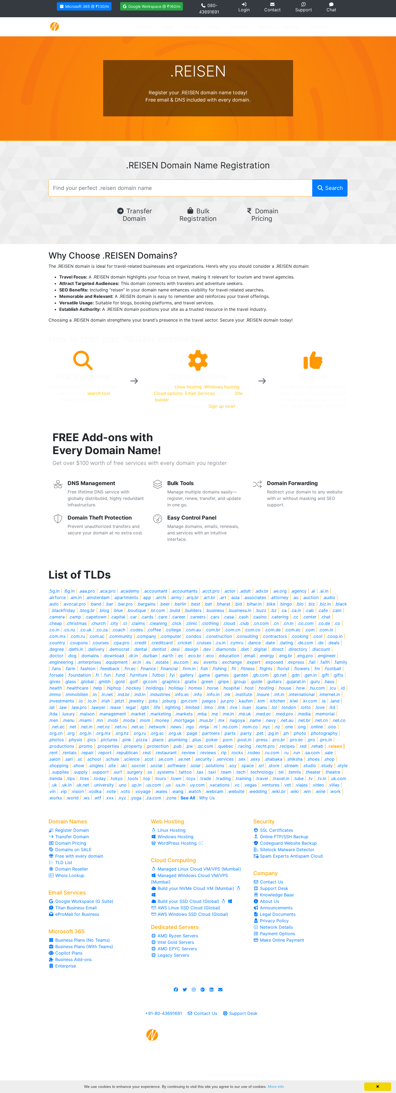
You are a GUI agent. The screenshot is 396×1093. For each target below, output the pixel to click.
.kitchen (277, 701)
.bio (300, 604)
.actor (229, 591)
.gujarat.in (295, 681)
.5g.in (54, 591)
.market (137, 713)
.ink (227, 694)
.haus (329, 681)
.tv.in (321, 778)
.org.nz (122, 733)
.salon (54, 759)
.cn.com (261, 623)
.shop (329, 759)
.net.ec (58, 726)
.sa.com (312, 752)
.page (191, 733)
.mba (202, 713)
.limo (208, 707)
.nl (215, 726)
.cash (243, 616)
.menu (68, 720)
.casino (259, 616)
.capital (117, 616)
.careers (197, 616)
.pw (189, 746)
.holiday (175, 688)
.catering (280, 616)
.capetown (95, 616)
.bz (273, 610)
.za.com (153, 797)
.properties (108, 746)
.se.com (165, 759)
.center (310, 616)
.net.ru (120, 726)
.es (148, 662)
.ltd (332, 707)
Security (267, 27)
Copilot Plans (68, 953)
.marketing (160, 713)
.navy (270, 720)
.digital (260, 649)
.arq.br (192, 597)
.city (114, 623)
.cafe (323, 610)
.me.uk (244, 713)
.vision (77, 791)
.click (176, 623)
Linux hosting (188, 386)
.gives (54, 681)
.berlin (180, 604)
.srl (261, 765)
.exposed (274, 662)
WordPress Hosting (177, 843)
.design (191, 649)
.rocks (237, 752)
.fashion (87, 668)
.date (270, 642)
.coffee (154, 629)
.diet (244, 649)
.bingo (285, 604)
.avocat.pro (74, 604)
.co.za (102, 629)
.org (71, 733)
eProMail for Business (76, 914)
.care (162, 616)
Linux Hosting (171, 830)
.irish (105, 701)
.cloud (229, 623)
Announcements (276, 907)
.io (80, 701)
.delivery (96, 649)
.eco (209, 655)
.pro (311, 739)
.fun (107, 675)
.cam (337, 610)
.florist (282, 668)
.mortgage (183, 720)
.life (156, 707)
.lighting (172, 707)
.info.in (213, 694)
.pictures (108, 739)
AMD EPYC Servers (176, 948)
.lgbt (144, 707)
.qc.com (205, 746)
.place (157, 739)
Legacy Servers (172, 955)
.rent (53, 752)
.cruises (203, 642)
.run (296, 752)
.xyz (122, 797)
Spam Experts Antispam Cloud (291, 856)
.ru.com (271, 752)
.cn (276, 623)
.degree (56, 649)
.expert (253, 662)
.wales (161, 791)
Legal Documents (277, 914)
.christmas (76, 623)
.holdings (154, 688)
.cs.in (220, 642)
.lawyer (98, 707)
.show (78, 765)
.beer (164, 604)
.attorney (279, 597)
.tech (240, 772)
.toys (190, 778)
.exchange (231, 662)
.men (53, 720)
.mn (99, 720)
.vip (63, 791)
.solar (195, 765)
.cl (124, 623)
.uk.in (66, 785)
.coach (118, 629)
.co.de (324, 623)
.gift (325, 675)
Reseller (292, 27)
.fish (204, 668)
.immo (54, 694)
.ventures (270, 785)
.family (340, 662)
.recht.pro (265, 746)
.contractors (274, 636)
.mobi (112, 720)
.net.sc (137, 726)
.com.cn (232, 629)
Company (319, 27)
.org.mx (103, 733)
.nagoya (237, 720)
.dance (254, 642)
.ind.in (139, 694)
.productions (61, 746)
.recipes (287, 746)
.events (210, 662)
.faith (324, 662)
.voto (125, 791)
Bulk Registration (198, 215)
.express (295, 662)
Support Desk (273, 888)
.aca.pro (107, 591)
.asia (234, 597)
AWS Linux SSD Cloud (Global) (188, 907)
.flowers (301, 668)
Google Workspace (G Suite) (83, 901)
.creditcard (162, 642)
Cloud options (168, 393)
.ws (86, 797)
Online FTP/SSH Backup (283, 836)
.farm (70, 668)
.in (94, 694)
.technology (261, 772)
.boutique (136, 610)
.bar (109, 604)
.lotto (305, 707)
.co (337, 623)
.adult (245, 591)
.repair (87, 752)
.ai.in (323, 591)
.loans (261, 707)
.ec (180, 655)
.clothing (210, 623)
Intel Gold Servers (175, 942)
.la (323, 701)
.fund (120, 675)
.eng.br (285, 655)
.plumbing (177, 739)
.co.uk (85, 629)
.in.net (107, 694)
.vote (111, 791)
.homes (194, 688)
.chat (326, 616)
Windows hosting (221, 386)
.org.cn (55, 733)
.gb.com (260, 675)
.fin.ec (130, 668)
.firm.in (189, 668)
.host (249, 688)
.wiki (294, 791)
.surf (117, 772)
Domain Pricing (264, 215)
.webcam (214, 791)
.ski (123, 765)
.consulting (247, 636)
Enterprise (65, 966)
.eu (196, 662)
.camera (56, 616)
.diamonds (225, 649)
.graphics (170, 681)
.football (332, 668)
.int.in (278, 694)
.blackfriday (63, 610)
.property (132, 746)
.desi (175, 649)
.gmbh (104, 681)
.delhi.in (75, 649)
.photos (56, 739)
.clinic (191, 623)
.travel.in (280, 778)
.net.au (286, 720)
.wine (320, 791)
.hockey (133, 688)
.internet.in (329, 694)
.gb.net (280, 675)
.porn (227, 739)
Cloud (214, 27)
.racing (244, 746)
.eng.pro (304, 655)
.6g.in (69, 591)
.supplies (60, 772)
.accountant (155, 591)
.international (301, 694)
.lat (51, 707)
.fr (97, 675)
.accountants (184, 591)
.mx (221, 720)
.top (146, 778)
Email (168, 27)
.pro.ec (296, 739)
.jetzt (119, 701)
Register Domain (71, 830)
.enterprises (89, 662)
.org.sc (157, 733)
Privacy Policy (274, 920)
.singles (95, 765)
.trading (223, 778)
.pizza (141, 739)
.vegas (250, 785)
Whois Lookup (69, 875)
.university (103, 785)
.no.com (229, 726)
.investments (61, 701)
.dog (72, 655)
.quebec (225, 746)
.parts (229, 733)
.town (175, 778)
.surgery (134, 772)
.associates (255, 597)
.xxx (109, 797)
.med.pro (284, 713)
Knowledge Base (276, 894)
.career (178, 616)
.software (176, 765)
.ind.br (123, 694)
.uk (54, 785)
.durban (149, 655)
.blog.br (87, 610)
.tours (160, 778)
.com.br (212, 629)
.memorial (325, 713)
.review (188, 752)
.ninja (203, 726)
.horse (212, 688)
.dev (206, 649)
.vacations (219, 785)
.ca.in (296, 610)
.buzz (260, 610)
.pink (126, 739)
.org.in (85, 733)
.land (334, 701)
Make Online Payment (281, 940)
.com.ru (77, 636)
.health (55, 688)
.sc (79, 759)
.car (133, 616)
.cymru (236, 642)
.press (261, 739)
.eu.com (181, 662)
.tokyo (116, 778)
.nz (277, 726)
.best (195, 604)
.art (222, 597)
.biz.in (325, 604)
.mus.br (206, 720)
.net (72, 726)
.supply (80, 772)
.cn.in (288, 623)
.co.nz (69, 629)
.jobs (153, 701)
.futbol (158, 675)
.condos (193, 636)
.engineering (60, 662)
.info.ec (181, 694)
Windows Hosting (174, 836)
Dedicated (239, 27)
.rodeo (253, 752)
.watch (194, 791)
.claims (138, 623)
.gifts (338, 675)
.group (239, 681)
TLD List (63, 862)
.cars (214, 616)
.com (310, 629)
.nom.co (250, 726)
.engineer (326, 655)
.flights (265, 668)
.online (316, 726)
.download (113, 655)
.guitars (274, 681)
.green (206, 681)
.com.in (326, 629)
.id (342, 688)
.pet (259, 733)
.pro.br (278, 739)
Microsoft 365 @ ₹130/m (86, 6)
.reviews (207, 752)
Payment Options (277, 933)
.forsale (56, 675)
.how (300, 688)
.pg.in (273, 733)
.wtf (97, 797)
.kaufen (245, 701)
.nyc (266, 726)
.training (243, 778)
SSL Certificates (276, 830)
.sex (242, 759)
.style (342, 765)
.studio (309, 765)
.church (98, 623)
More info (276, 1086)
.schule (112, 759)
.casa (228, 616)
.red (303, 746)
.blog (104, 610)
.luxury (68, 713)
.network (157, 726)
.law (63, 707)
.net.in (86, 726)
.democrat (119, 649)
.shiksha (294, 759)
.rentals (69, 752)
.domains (90, 655)
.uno (122, 785)
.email (249, 655)
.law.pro (79, 707)
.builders (193, 610)
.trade (205, 778)
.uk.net (82, 785)
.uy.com (197, 785)
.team (225, 772)
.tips (70, 778)
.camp (75, 616)
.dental (140, 649)
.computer (170, 636)
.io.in (91, 701)
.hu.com (317, 688)
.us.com (153, 785)
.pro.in (325, 739)
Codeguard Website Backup (288, 843)
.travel (261, 778)
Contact (272, 9)
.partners (210, 733)
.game (204, 675)
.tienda (55, 778)
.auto (53, 604)
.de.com (305, 642)
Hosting (191, 27)
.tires (84, 778)
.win (307, 791)
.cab (309, 610)
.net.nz (103, 726)
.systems (165, 772)
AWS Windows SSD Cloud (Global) (192, 914)
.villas (333, 785)
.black (341, 604)
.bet (208, 604)
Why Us (207, 797)
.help (97, 688)
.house (284, 688)
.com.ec (293, 629)
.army (176, 597)
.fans (56, 668)
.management (112, 713)
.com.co (252, 629)
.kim (261, 701)
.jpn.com (188, 701)
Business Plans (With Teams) (83, 946)
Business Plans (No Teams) (82, 940)
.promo (85, 746)
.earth (167, 655)
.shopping (58, 765)
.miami (85, 720)
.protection (157, 746)
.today (99, 778)
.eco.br (194, 655)
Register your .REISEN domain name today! (198, 92)
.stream (290, 765)
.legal (130, 707)
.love (320, 707)
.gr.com (149, 681)
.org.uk (175, 733)
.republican (127, 752)
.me (214, 713)
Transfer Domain (137, 215)
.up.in (136, 785)
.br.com (157, 610)
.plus (196, 739)
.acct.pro (211, 591)
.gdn (295, 675)
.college (173, 629)
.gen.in (310, 675)
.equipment (116, 662)
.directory (297, 649)
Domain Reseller (71, 869)
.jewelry (136, 701)
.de (320, 642)
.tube (298, 778)
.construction (218, 636)
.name (255, 720)
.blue (118, 610)
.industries (160, 694)
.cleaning (158, 623)
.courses (100, 642)
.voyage (142, 791)
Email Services (200, 393)
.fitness (247, 668)
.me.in (228, 713)
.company (146, 636)
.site (111, 765)
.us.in (180, 785)
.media (304, 713)
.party (245, 733)
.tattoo (185, 772)
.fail (311, 662)
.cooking (299, 636)
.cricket (184, 642)
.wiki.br (278, 791)
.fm (317, 668)
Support (303, 9)
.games (221, 675)
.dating (286, 642)
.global (87, 681)
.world (72, 797)
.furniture (138, 675)
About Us (269, 901)
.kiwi (293, 701)
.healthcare (77, 688)
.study (326, 765)
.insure (262, 694)
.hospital (231, 688)
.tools (132, 778)
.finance (148, 668)
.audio (329, 597)
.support (100, 772)
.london (288, 707)
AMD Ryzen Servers (177, 935)
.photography (324, 733)
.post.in (244, 739)
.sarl (68, 759)
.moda (128, 720)
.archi (160, 597)
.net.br (303, 720)
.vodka (95, 791)
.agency (299, 591)
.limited (192, 707)
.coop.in (334, 636)
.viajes (301, 785)
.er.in (136, 662)
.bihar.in (254, 604)
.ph (286, 733)
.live (233, 707)
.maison (87, 713)
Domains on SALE (73, 849)
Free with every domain (78, 856)
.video (318, 785)
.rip (223, 752)
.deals (333, 642)
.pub (177, 746)
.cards (147, 616)
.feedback (109, 668)
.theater (313, 772)
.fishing (219, 668)
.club (244, 623)
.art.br (209, 597)
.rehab (317, 746)
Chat (331, 9)
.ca (284, 610)
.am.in (76, 597)
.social (156, 765)
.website (235, 791)
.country (56, 642)
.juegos (208, 701)
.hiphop (113, 688)
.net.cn (321, 720)
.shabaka (273, 759)
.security (203, 759)
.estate (162, 662)
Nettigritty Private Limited (235, 1074)
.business (215, 610)
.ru (286, 752)
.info (197, 694)
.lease (115, 707)
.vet (287, 785)
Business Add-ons (73, 959)
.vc (236, 785)
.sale (328, 752)
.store (273, 765)
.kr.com (309, 701)
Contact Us (271, 882)
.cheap (55, 623)
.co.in (53, 629)
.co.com (305, 623)
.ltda (52, 713)
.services (225, 759)
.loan (246, 707)
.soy (232, 765)
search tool (98, 393)
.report (105, 752)
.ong (301, 726)
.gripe (223, 681)
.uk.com (338, 778)
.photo (299, 733)
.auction (311, 597)
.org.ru (139, 733)
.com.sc (97, 636)
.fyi (172, 675)
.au (295, 597)
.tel (280, 772)
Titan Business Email (75, 907)
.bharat (223, 604)
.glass (70, 681)
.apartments (126, 597)
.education (228, 655)
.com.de (273, 629)
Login (244, 9)
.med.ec (263, 713)
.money (161, 720)
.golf (133, 681)
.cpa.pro (121, 642)
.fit (233, 668)
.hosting (266, 688)
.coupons (78, 642)
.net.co (339, 720)
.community (120, 636)
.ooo (331, 726)
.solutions (214, 765)
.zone (170, 797)
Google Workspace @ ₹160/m (153, 6)
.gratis (190, 681)
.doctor (55, 655)
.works (55, 797)
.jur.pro (227, 701)
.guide (256, 681)
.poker (211, 739)
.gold (119, 681)
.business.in (239, 610)
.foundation (79, 675)
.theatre (332, 772)
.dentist (158, 649)
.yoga (135, 797)
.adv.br (262, 591)
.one (288, 726)
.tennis (294, 772)
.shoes (313, 759)
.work (335, 791)
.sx (149, 772)
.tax (199, 772)
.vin (51, 791)
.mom (144, 720)
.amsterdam (98, 597)
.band (95, 604)
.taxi (211, 772)
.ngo (189, 726)
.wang (177, 791)
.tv (310, 778)
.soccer (138, 765)
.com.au (193, 629)
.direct (277, 649)
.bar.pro (125, 604)
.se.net (183, 759)
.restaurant (166, 752)
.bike (270, 604)
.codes (136, 629)
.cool (317, 636)
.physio (75, 739)
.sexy (255, 759)
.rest (146, 752)
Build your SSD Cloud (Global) (188, 901)
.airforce (57, 597)
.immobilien (76, 694)
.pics (91, 739)
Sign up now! (222, 406)
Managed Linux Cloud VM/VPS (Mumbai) (198, 869)
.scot (149, 759)
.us (168, 785)
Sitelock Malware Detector (286, 849)
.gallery (186, 675)
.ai (313, 591)
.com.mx (57, 636)
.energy (266, 655)
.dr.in (133, 655)
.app (146, 597)
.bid (238, 604)
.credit (140, 642)
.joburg (169, 701)
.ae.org (280, 591)
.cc (295, 616)
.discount (320, 649)
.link (221, 707)
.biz (311, 604)
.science (131, 759)
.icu (332, 688)
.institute (243, 694)
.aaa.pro (87, 591)
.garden (240, 675)
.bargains (146, 604)
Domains (145, 27)
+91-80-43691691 (163, 1013)
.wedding (257, 791)
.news (175, 726)
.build (174, 610)
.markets (184, 713)
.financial (169, 668)
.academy (129, 591)
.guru (315, 681)
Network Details (276, 927)
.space (247, 765)
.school (93, 759)
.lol (274, 707)
